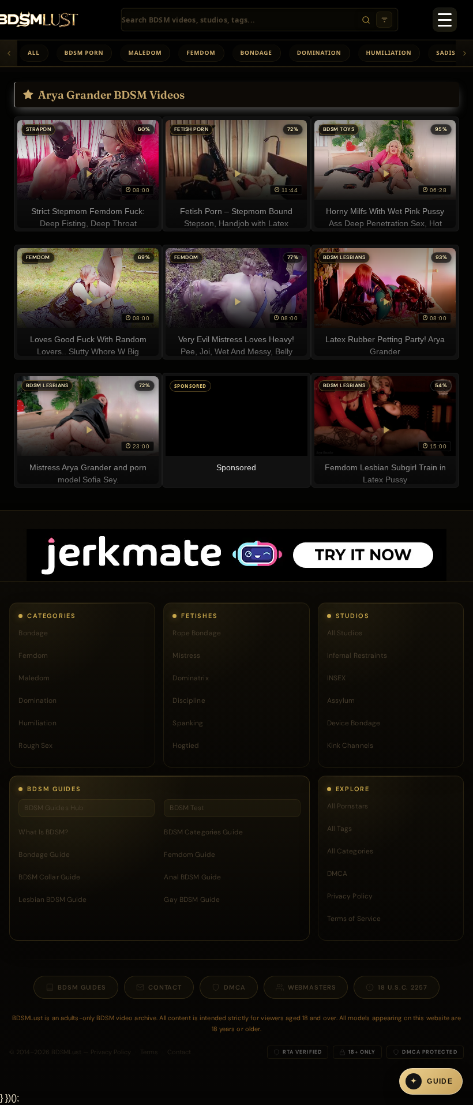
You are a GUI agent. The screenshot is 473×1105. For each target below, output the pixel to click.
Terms (149, 1052)
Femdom (200, 52)
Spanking (187, 723)
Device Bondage (354, 723)
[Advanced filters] (384, 20)
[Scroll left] (8, 53)
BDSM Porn (84, 52)
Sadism (448, 52)
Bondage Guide (44, 854)
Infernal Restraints (357, 655)
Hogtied (185, 745)
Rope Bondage (196, 633)
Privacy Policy (350, 896)
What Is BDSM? (43, 832)
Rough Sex (35, 745)
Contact (165, 987)
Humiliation (389, 52)
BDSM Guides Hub (54, 807)
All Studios (344, 633)
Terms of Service (354, 918)
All (34, 52)
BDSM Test (187, 807)
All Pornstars (348, 806)
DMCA (337, 873)
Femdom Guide (189, 854)
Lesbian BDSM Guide (52, 899)
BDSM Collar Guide (49, 877)
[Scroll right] (464, 53)
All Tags (339, 828)
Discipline (188, 700)
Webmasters (312, 987)
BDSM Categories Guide (203, 832)
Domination (319, 52)
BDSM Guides (82, 987)
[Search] (366, 20)
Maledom (145, 52)
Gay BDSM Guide (192, 899)
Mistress (186, 655)
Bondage (256, 52)
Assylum (341, 700)
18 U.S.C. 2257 (402, 987)
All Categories (350, 851)
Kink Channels (350, 745)
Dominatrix (190, 678)
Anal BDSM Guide (192, 877)
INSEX (336, 678)
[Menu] (445, 20)
